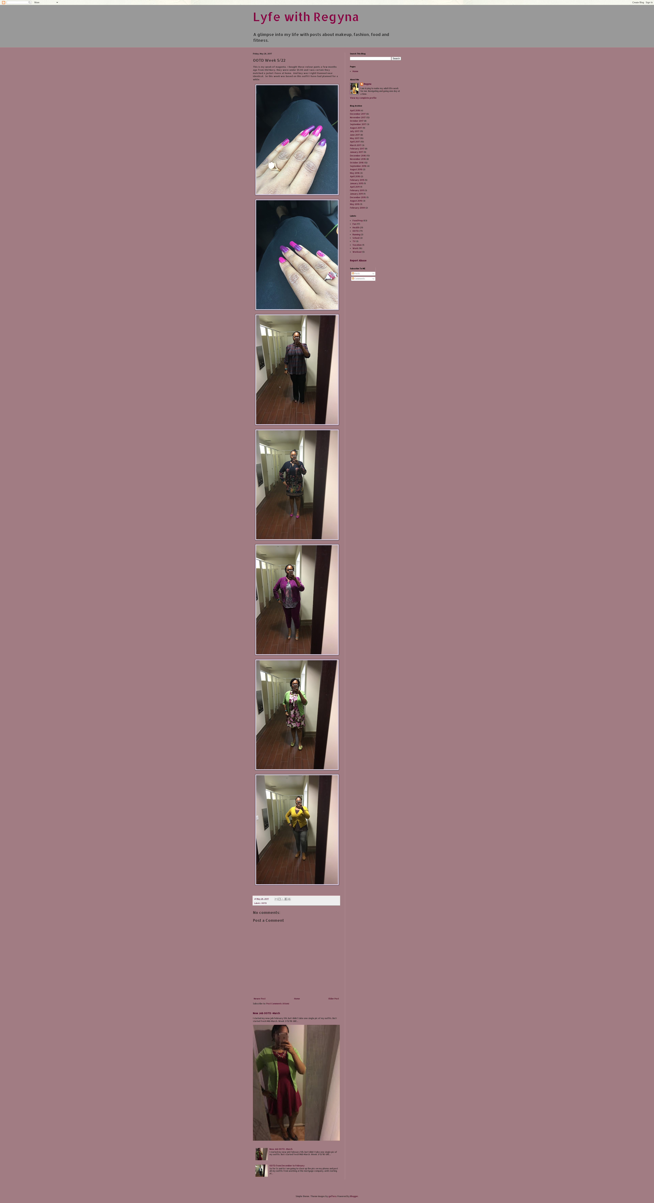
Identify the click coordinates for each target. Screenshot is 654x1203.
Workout (357, 252)
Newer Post (260, 998)
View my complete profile (363, 98)
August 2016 (356, 169)
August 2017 (356, 128)
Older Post (333, 998)
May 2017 (354, 138)
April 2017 (355, 141)
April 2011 (355, 187)
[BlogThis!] (279, 899)
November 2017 (358, 117)
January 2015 (356, 183)
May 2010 (355, 204)
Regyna (367, 84)
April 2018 (355, 110)
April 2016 (355, 176)
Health (356, 227)
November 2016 (358, 159)
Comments (359, 278)
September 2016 (358, 166)
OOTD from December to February (287, 1165)
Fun (354, 224)
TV (354, 241)
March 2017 (355, 145)
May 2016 (355, 173)
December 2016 (358, 155)
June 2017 (355, 135)
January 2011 (356, 194)
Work (355, 248)
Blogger (354, 1196)
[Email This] (276, 899)
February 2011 (357, 190)
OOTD (264, 903)
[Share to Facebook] (286, 899)
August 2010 (356, 201)
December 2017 (358, 114)
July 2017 (354, 131)
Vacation (357, 245)
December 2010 (358, 197)
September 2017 (358, 124)
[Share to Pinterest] (289, 899)
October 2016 (357, 162)
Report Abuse (358, 260)
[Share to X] (282, 899)
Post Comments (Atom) (277, 1003)
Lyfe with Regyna (306, 16)
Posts (357, 273)
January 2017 (356, 152)
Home (297, 998)
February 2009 (357, 207)
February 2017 (357, 148)
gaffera (332, 1196)
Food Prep (358, 220)
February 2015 (357, 180)
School (356, 238)
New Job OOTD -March (266, 1013)
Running (356, 234)
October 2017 (356, 121)
